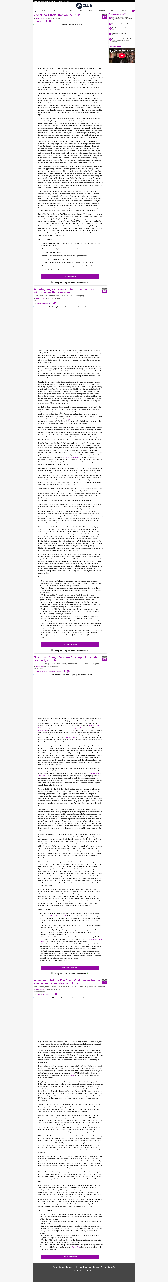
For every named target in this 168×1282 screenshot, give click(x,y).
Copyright (96, 1267)
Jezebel (47, 1)
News (53, 10)
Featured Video (115, 46)
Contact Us (111, 1267)
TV (62, 10)
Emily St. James (40, 18)
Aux (112, 10)
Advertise (70, 1267)
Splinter (53, 1)
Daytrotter (60, 1)
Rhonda (80, 1172)
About (55, 1267)
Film (70, 10)
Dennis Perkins (40, 298)
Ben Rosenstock (40, 989)
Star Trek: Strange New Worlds (51, 671)
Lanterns (45, 303)
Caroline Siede (40, 666)
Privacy (103, 1267)
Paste (35, 1)
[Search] (34, 11)
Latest (43, 10)
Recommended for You (118, 14)
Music (80, 10)
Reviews (38, 21)
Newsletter (122, 10)
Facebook (88, 1267)
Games (90, 10)
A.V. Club (41, 1)
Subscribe (101, 10)
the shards (45, 994)
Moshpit (66, 1)
